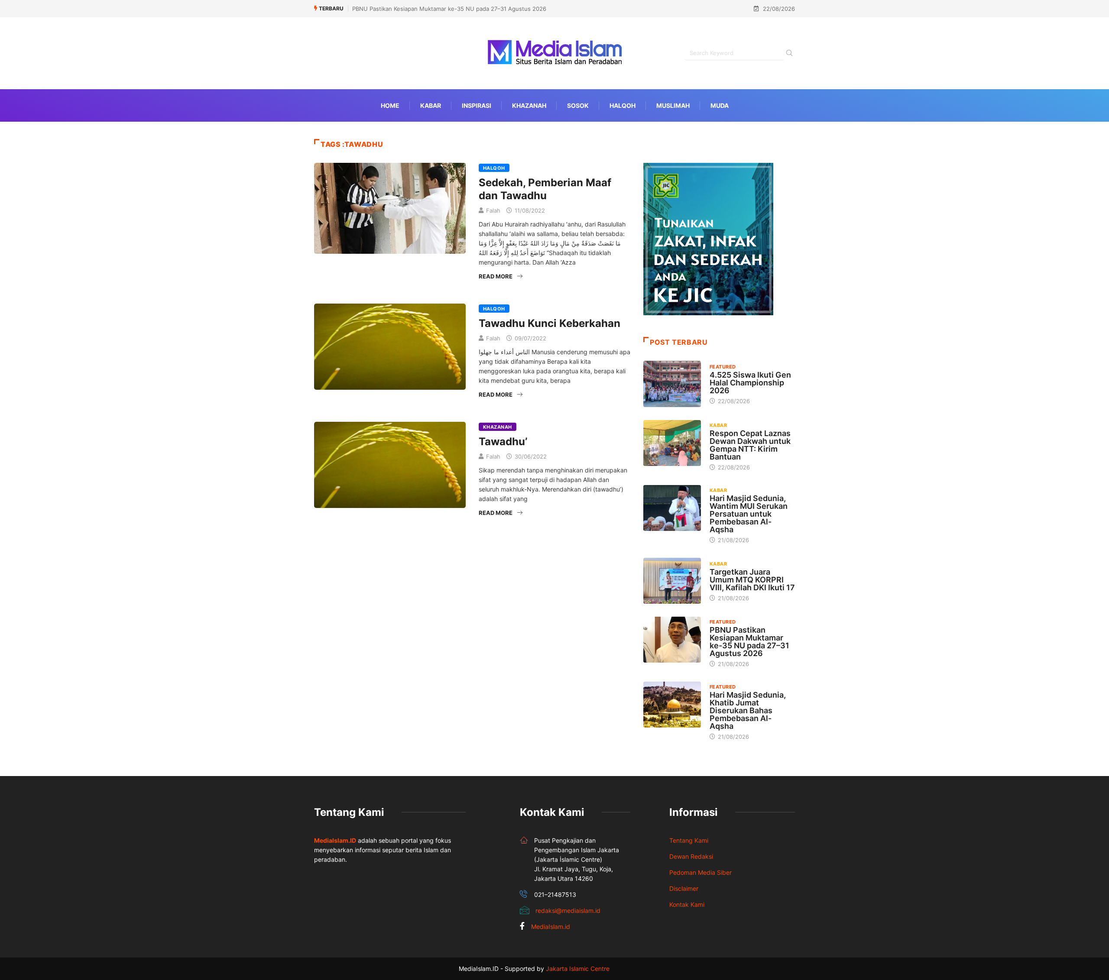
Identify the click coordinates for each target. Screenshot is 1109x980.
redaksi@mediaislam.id (567, 910)
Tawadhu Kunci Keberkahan (549, 323)
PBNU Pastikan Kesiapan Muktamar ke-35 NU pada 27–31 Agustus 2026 (449, 8)
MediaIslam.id (550, 926)
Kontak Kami (686, 904)
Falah (493, 210)
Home (390, 105)
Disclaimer (683, 888)
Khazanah (529, 105)
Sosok (578, 105)
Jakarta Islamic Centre (578, 968)
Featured (723, 367)
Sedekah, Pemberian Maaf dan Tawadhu (545, 189)
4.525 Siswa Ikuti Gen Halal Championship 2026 (750, 382)
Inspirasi (476, 105)
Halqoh (623, 105)
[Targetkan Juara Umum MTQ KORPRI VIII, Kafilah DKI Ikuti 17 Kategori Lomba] (672, 581)
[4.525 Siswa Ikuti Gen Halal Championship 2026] (672, 384)
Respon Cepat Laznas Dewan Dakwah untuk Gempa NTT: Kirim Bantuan (750, 445)
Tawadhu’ (503, 441)
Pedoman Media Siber (700, 872)
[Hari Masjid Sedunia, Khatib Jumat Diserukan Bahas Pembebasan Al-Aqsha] (672, 705)
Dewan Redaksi (691, 856)
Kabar (430, 105)
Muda (719, 105)
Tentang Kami (688, 840)
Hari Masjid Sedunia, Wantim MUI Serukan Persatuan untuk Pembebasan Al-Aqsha (749, 514)
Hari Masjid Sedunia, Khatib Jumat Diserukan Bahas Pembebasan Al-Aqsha (748, 710)
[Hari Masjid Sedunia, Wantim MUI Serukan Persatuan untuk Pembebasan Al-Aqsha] (672, 508)
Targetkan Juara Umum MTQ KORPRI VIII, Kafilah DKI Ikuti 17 (752, 579)
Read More (495, 276)
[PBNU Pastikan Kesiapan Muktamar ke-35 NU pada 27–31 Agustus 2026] (672, 640)
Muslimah (673, 105)
